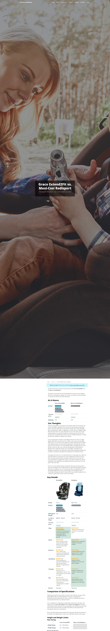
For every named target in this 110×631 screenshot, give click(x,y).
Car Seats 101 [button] (64, 2)
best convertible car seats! (77, 385)
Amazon (57, 417)
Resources (82, 2)
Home (53, 2)
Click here (59, 588)
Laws (88, 2)
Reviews (71, 2)
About (57, 2)
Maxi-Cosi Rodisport (67, 381)
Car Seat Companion (26, 2)
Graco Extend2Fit (60, 381)
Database (76, 2)
